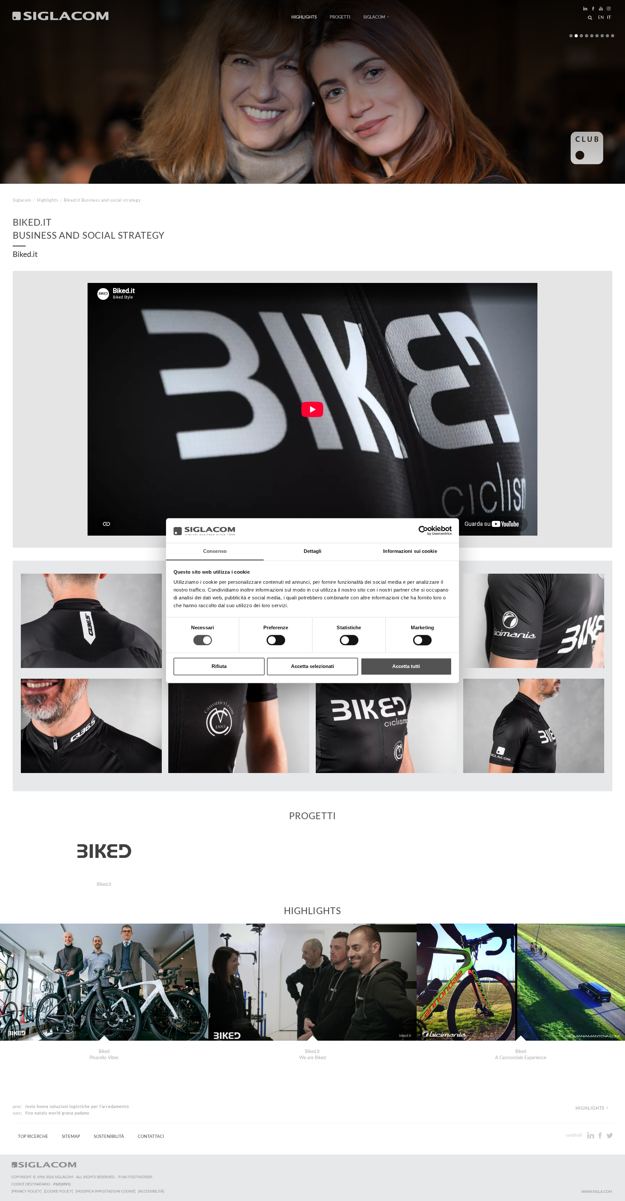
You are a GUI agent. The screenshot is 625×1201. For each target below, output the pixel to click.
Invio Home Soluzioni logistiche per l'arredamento (77, 1107)
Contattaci (151, 1137)
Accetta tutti (406, 666)
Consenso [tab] (215, 551)
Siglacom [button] (374, 17)
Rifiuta (219, 666)
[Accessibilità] (151, 1191)
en (601, 17)
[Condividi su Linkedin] (591, 1135)
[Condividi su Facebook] (600, 1135)
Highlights (304, 17)
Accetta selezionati (312, 666)
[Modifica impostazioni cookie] (105, 1191)
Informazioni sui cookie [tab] (410, 551)
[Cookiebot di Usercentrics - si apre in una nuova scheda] (423, 530)
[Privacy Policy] (26, 1191)
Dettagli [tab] (313, 551)
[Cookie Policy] (58, 1191)
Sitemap (71, 1137)
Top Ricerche (33, 1137)
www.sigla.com (596, 1192)
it (609, 17)
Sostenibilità (109, 1137)
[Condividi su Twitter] (609, 1135)
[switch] (276, 640)
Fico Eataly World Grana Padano (57, 1113)
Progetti (340, 17)
